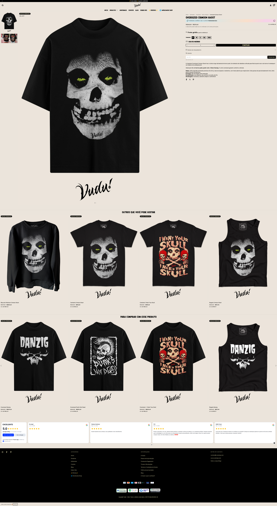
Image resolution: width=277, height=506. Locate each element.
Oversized (198, 14)
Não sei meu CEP (189, 59)
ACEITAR (15, 504)
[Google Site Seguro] (133, 490)
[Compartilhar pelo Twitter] (190, 79)
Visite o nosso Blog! (216, 461)
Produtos (113, 10)
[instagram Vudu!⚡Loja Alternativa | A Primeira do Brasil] (2, 452)
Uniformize (123, 10)
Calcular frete (272, 57)
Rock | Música (205, 14)
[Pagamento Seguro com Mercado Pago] (144, 490)
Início (106, 10)
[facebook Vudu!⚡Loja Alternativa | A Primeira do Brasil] (6, 452)
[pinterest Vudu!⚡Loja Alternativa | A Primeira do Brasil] (10, 452)
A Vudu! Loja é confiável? (148, 476)
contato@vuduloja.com (217, 455)
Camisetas (192, 14)
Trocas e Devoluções (146, 464)
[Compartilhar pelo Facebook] (186, 79)
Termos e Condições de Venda (149, 467)
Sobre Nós (143, 10)
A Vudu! (143, 455)
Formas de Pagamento (147, 461)
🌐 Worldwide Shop (166, 10)
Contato (131, 10)
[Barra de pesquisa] (2, 5)
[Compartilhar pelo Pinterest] (193, 79)
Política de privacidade (147, 470)
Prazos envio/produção (147, 458)
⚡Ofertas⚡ (153, 10)
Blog (136, 10)
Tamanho (188, 37)
